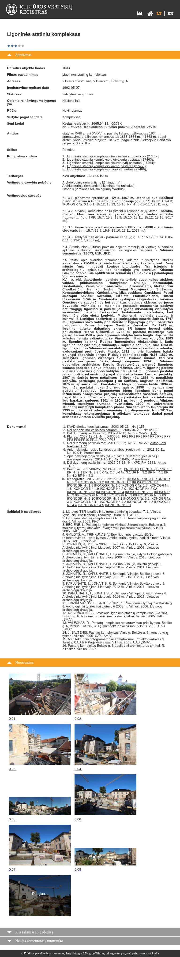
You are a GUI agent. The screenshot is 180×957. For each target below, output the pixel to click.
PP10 (85, 439)
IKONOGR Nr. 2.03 (81, 492)
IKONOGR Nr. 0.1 (140, 479)
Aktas (154, 443)
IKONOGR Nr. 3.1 (109, 498)
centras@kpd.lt (149, 953)
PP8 (70, 439)
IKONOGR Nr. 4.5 (91, 505)
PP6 (160, 436)
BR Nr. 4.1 (155, 472)
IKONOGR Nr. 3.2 (136, 498)
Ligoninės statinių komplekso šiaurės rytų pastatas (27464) (110, 163)
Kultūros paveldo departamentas (44, 953)
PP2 (132, 436)
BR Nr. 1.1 (131, 469)
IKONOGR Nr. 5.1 (118, 505)
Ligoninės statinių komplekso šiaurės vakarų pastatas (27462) (113, 156)
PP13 (112, 439)
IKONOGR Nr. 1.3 (118, 482)
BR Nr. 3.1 (123, 472)
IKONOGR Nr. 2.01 (114, 489)
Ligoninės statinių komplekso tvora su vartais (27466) (106, 169)
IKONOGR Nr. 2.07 (94, 495)
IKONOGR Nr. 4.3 (140, 502)
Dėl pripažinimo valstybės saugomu (93, 430)
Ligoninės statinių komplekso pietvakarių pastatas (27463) (110, 159)
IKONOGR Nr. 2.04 (110, 492)
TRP (153, 433)
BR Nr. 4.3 (85, 475)
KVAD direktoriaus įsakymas (88, 426)
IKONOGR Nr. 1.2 (91, 482)
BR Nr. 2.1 (74, 472)
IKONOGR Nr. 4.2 (113, 502)
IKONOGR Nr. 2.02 (143, 489)
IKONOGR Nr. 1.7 (134, 485)
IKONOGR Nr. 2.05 (139, 492)
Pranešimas (92, 453)
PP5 (153, 436)
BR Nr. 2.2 (90, 472)
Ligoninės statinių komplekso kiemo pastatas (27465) (106, 166)
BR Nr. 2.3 (107, 472)
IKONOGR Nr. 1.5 (80, 485)
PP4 (146, 436)
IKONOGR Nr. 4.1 (86, 502)
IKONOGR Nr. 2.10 (81, 498)
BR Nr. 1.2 (147, 469)
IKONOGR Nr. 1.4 (145, 482)
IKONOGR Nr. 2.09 (152, 495)
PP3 (139, 436)
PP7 (167, 436)
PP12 (103, 439)
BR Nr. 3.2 (139, 472)
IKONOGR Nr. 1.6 (107, 485)
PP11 (94, 439)
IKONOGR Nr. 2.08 (123, 495)
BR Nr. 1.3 (164, 469)
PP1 (125, 436)
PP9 (77, 439)
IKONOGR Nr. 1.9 (86, 489)
